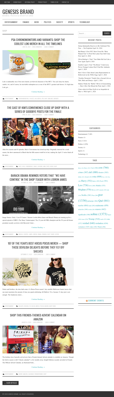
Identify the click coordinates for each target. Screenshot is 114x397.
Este (104, 177)
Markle (100, 185)
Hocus (33, 306)
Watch (102, 227)
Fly (30, 306)
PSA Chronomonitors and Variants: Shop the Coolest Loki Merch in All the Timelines (38, 41)
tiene (84, 219)
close (23, 166)
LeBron (35, 234)
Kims (44, 166)
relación (83, 209)
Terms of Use (54, 2)
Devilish (26, 306)
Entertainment (11, 22)
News (36, 22)
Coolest (31, 99)
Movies (95, 190)
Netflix (86, 195)
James (30, 234)
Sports (71, 22)
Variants (56, 99)
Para (95, 195)
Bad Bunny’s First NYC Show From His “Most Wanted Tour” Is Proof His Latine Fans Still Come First (94, 53)
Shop (45, 99)
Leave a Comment (49, 47)
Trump (94, 218)
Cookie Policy (17, 2)
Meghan (84, 189)
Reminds (44, 234)
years (54, 306)
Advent (20, 374)
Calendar (31, 374)
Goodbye (40, 166)
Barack (20, 234)
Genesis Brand (18, 11)
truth (103, 219)
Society (59, 22)
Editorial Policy (30, 2)
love (92, 186)
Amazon (25, 374)
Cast (19, 166)
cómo (83, 172)
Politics (47, 22)
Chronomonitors (23, 99)
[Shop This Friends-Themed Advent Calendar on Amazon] (38, 339)
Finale (35, 166)
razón (83, 205)
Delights (20, 306)
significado (84, 214)
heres (96, 181)
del (93, 172)
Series (51, 166)
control (25, 234)
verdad (88, 223)
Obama (39, 234)
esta (97, 176)
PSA (43, 99)
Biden (81, 168)
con (104, 167)
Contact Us (65, 2)
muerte (103, 190)
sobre (99, 214)
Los (83, 185)
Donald (88, 177)
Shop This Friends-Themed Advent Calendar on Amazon (38, 317)
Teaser (52, 234)
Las (104, 181)
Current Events (96, 300)
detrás (81, 177)
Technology (84, 22)
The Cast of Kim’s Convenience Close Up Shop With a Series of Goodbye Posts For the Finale (38, 109)
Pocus (42, 306)
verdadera (101, 223)
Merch (39, 99)
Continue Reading (38, 92)
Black (87, 168)
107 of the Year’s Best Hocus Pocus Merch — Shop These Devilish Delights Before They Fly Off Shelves (38, 247)
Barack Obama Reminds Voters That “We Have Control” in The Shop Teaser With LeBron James (38, 177)
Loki (35, 99)
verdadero (83, 227)
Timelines (50, 99)
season (100, 209)
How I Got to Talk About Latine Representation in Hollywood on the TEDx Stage (94, 74)
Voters (57, 234)
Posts (47, 166)
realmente (101, 205)
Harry (86, 180)
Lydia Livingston (37, 47)
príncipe (93, 201)
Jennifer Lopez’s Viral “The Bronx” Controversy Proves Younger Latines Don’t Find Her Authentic (94, 66)
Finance (26, 22)
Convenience (29, 166)
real (92, 206)
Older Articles (10, 382)
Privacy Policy (42, 2)
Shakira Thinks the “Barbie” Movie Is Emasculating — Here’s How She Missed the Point (94, 85)
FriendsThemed (38, 374)
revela (91, 209)
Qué (103, 200)
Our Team (7, 2)
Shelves (46, 306)
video (93, 227)
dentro (103, 172)
